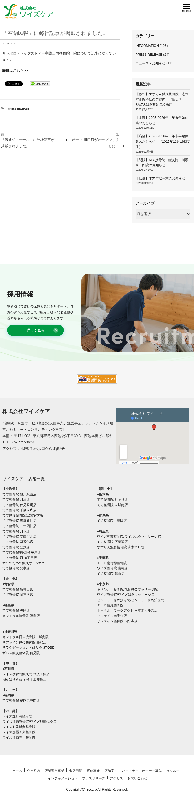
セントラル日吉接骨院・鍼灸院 (25, 637)
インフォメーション (63, 778)
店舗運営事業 (54, 771)
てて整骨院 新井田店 (17, 589)
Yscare (91, 789)
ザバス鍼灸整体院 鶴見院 (21, 653)
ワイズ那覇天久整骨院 (18, 732)
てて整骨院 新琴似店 (17, 542)
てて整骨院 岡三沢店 (17, 594)
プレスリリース (93, 778)
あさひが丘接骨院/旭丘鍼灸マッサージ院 (127, 589)
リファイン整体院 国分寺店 (117, 621)
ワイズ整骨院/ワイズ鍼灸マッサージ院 (125, 594)
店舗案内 (111, 771)
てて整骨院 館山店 (110, 573)
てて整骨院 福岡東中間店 (21, 700)
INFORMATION (147, 45)
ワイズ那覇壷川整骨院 (18, 737)
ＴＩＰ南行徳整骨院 (112, 563)
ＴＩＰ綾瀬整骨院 (110, 605)
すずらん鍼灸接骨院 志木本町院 (120, 547)
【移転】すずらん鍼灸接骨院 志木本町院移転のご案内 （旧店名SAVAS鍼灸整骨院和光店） (162, 99)
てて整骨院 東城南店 (112, 505)
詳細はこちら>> (15, 70)
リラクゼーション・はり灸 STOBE (28, 647)
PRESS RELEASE (18, 108)
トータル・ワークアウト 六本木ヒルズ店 (127, 610)
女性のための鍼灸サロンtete (23, 563)
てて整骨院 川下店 (16, 531)
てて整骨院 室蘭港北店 (19, 536)
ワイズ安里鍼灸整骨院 (18, 727)
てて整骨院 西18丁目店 (19, 558)
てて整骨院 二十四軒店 (19, 526)
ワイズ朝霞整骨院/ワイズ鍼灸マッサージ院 (129, 536)
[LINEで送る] (40, 83)
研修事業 (93, 771)
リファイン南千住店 (112, 616)
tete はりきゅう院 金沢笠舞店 (24, 679)
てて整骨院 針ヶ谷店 (112, 499)
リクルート (174, 771)
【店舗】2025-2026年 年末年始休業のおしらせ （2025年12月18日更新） (163, 141)
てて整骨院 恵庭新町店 (19, 521)
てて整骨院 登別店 (16, 547)
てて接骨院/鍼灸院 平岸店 (21, 552)
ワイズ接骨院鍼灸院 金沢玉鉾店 (26, 674)
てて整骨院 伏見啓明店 (19, 505)
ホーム (17, 771)
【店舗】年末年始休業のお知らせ (160, 178)
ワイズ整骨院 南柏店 (112, 568)
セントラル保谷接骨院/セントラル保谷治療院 (130, 600)
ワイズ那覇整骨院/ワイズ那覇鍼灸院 (29, 722)
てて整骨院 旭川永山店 (19, 494)
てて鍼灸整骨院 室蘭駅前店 (22, 515)
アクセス (116, 778)
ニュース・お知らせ (150, 63)
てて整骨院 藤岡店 (112, 521)
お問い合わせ (137, 778)
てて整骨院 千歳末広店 (19, 510)
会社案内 (33, 771)
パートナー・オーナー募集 (142, 771)
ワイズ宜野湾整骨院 (17, 716)
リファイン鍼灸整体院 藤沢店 (24, 642)
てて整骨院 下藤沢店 (112, 542)
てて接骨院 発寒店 (16, 568)
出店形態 (75, 771)
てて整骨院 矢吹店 (16, 610)
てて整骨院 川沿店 (16, 499)
